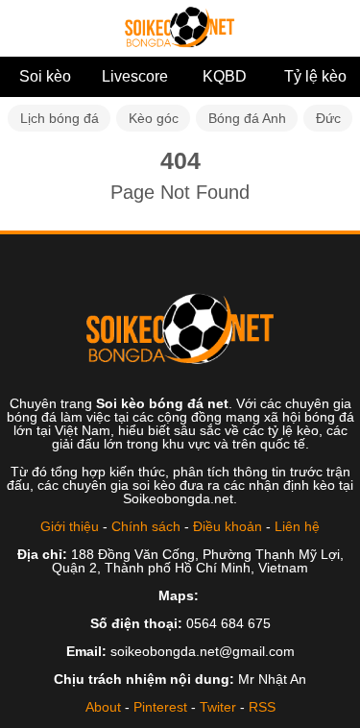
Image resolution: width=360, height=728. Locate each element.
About (103, 707)
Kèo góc (154, 118)
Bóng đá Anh (247, 118)
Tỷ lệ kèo (315, 76)
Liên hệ (297, 526)
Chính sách (145, 526)
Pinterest (160, 707)
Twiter (218, 707)
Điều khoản (227, 526)
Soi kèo (45, 76)
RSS (262, 707)
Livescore (135, 76)
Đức (328, 118)
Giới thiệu (69, 526)
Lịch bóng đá (59, 118)
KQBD (225, 76)
